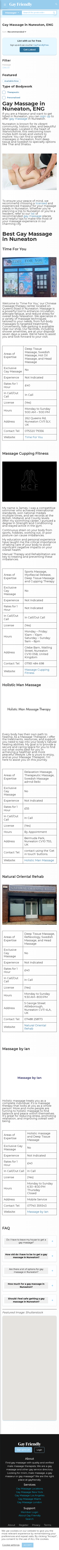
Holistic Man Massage (39, 860)
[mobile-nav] (5, 4)
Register (23, 1525)
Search (30, 1518)
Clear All (6, 67)
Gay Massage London (29, 1502)
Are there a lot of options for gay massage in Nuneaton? (26, 1271)
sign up (45, 116)
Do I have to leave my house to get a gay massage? (26, 1241)
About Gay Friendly (30, 1515)
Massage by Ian (37, 1211)
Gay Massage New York (29, 1492)
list (33, 213)
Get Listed (29, 49)
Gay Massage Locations (29, 1488)
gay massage (18, 118)
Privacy (36, 1525)
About (11, 1525)
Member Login (29, 1512)
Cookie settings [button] (11, 1545)
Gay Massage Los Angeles (29, 1495)
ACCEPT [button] (28, 1545)
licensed (41, 203)
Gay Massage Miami (29, 1498)
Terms (47, 1525)
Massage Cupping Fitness (37, 671)
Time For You (34, 437)
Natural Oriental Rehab (35, 1027)
